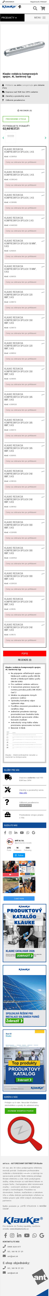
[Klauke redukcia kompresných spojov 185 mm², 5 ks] (43, 394)
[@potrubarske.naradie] (10, 841)
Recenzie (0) (25, 110)
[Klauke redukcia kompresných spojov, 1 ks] (43, 149)
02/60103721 (11, 129)
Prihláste (9, 85)
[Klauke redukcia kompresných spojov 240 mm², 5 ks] (43, 471)
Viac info (23, 793)
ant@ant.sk (12, 1256)
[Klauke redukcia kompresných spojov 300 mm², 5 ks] (43, 522)
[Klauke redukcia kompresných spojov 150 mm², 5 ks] (43, 317)
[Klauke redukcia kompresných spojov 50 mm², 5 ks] (43, 241)
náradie (26, 1173)
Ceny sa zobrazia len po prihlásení (21, 162)
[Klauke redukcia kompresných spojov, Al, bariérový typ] (24, 48)
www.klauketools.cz (19, 1229)
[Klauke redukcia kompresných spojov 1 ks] (43, 218)
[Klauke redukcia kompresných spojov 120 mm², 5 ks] (43, 292)
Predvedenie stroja (16, 119)
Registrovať (34, 2)
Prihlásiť (43, 2)
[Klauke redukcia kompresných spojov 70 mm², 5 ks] (43, 266)
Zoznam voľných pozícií (20, 1111)
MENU (37, 18)
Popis (25, 653)
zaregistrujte (27, 85)
